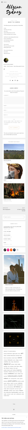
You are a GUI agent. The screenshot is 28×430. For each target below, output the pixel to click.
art (22, 353)
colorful (20, 360)
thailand (21, 390)
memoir (15, 373)
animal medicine (12, 351)
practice (19, 381)
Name (5, 105)
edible (19, 364)
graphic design (7, 370)
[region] (14, 423)
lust (18, 371)
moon (22, 373)
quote (5, 383)
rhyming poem (20, 384)
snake (5, 388)
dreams (12, 364)
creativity (6, 361)
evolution (12, 366)
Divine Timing (7, 238)
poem (18, 76)
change (5, 360)
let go (13, 371)
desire (19, 73)
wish (15, 394)
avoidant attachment (11, 355)
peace (21, 378)
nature (6, 378)
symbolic (10, 390)
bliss (21, 355)
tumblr (5, 394)
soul (8, 388)
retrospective (10, 384)
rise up (5, 386)
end (8, 366)
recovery (16, 383)
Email (5, 110)
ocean (18, 378)
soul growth (11, 388)
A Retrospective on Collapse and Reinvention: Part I (12, 227)
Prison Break (7, 160)
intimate (10, 371)
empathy (5, 366)
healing (14, 370)
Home (14, 414)
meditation (11, 373)
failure (17, 366)
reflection (20, 383)
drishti (16, 364)
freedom (11, 368)
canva (20, 358)
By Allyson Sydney (8, 64)
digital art (7, 364)
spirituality (6, 390)
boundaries (9, 357)
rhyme (15, 384)
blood (10, 73)
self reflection (17, 386)
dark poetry (15, 73)
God (14, 368)
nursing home (13, 378)
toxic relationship (7, 392)
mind (19, 373)
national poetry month (10, 76)
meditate (5, 373)
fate (4, 368)
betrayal (17, 355)
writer (22, 394)
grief (11, 370)
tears (14, 390)
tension (17, 390)
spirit (20, 388)
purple (22, 381)
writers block (6, 395)
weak (12, 394)
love (16, 371)
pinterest (5, 381)
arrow (19, 353)
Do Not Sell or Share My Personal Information (11, 427)
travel (20, 392)
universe (8, 394)
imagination (19, 370)
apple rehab (15, 353)
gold (16, 368)
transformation (14, 392)
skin (22, 386)
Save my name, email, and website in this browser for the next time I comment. (13, 123)
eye (15, 366)
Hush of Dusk (7, 199)
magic (21, 371)
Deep (5, 180)
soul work (17, 388)
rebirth (12, 383)
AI (8, 351)
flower (7, 368)
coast (14, 360)
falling (21, 366)
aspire (5, 355)
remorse (5, 384)
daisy (10, 361)
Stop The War (7, 231)
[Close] (26, 417)
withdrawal (18, 394)
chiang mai (9, 360)
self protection (10, 386)
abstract (5, 351)
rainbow (8, 383)
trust (23, 392)
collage (17, 360)
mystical (5, 376)
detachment (16, 361)
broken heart (14, 357)
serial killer (14, 77)
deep (12, 361)
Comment (6, 95)
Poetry (16, 71)
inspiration (6, 371)
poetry (21, 76)
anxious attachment (8, 353)
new (9, 378)
